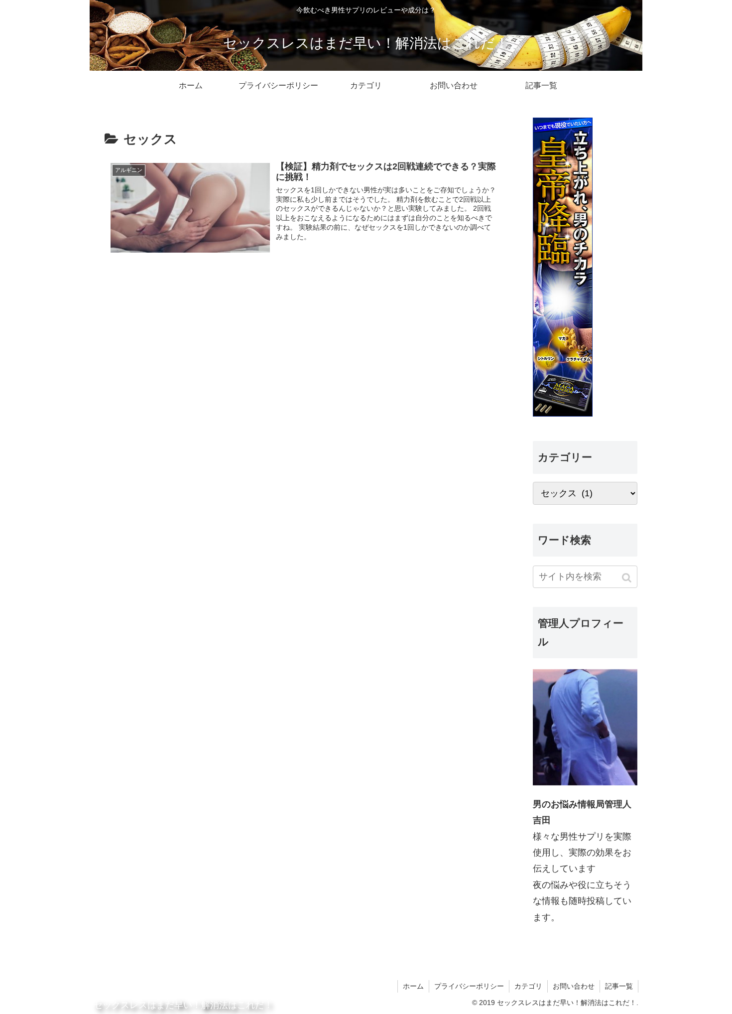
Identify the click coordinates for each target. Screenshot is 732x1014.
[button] (627, 578)
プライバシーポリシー (469, 986)
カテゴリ (528, 986)
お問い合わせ (574, 986)
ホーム (413, 986)
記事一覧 (619, 986)
